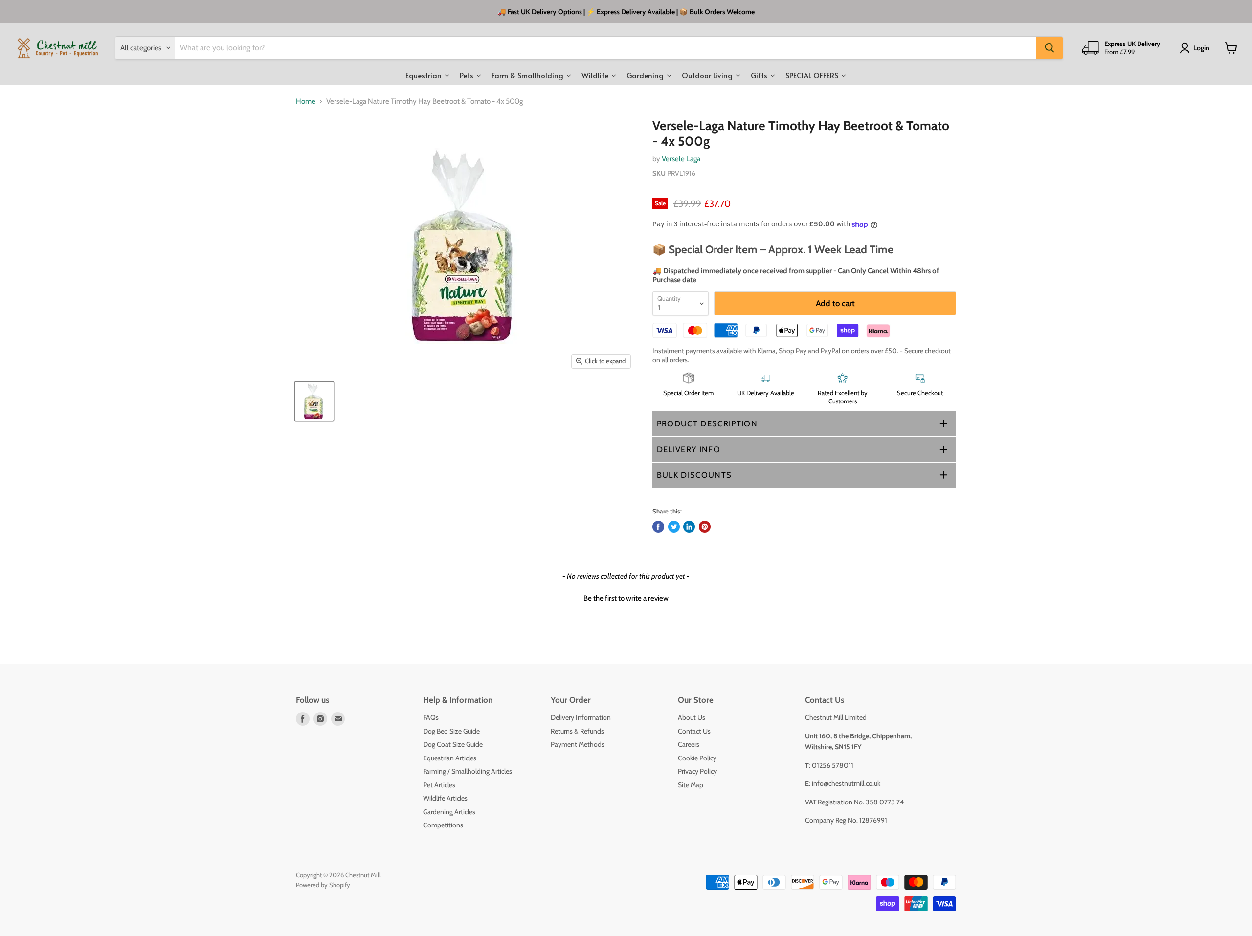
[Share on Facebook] (658, 527)
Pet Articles (439, 784)
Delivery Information (581, 717)
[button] (804, 423)
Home (305, 101)
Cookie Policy (697, 758)
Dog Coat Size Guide (453, 744)
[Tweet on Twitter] (674, 527)
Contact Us (694, 731)
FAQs (431, 717)
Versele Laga (681, 159)
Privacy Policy (697, 771)
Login (1201, 48)
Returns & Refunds (577, 731)
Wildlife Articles (445, 798)
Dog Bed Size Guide (451, 731)
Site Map (690, 784)
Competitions (443, 825)
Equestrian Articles (449, 758)
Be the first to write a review (626, 598)
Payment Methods (577, 744)
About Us (691, 717)
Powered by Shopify (323, 885)
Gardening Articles (449, 811)
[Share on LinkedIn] (689, 527)
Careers (688, 744)
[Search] (1049, 48)
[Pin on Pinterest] (705, 527)
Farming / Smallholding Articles (467, 771)
